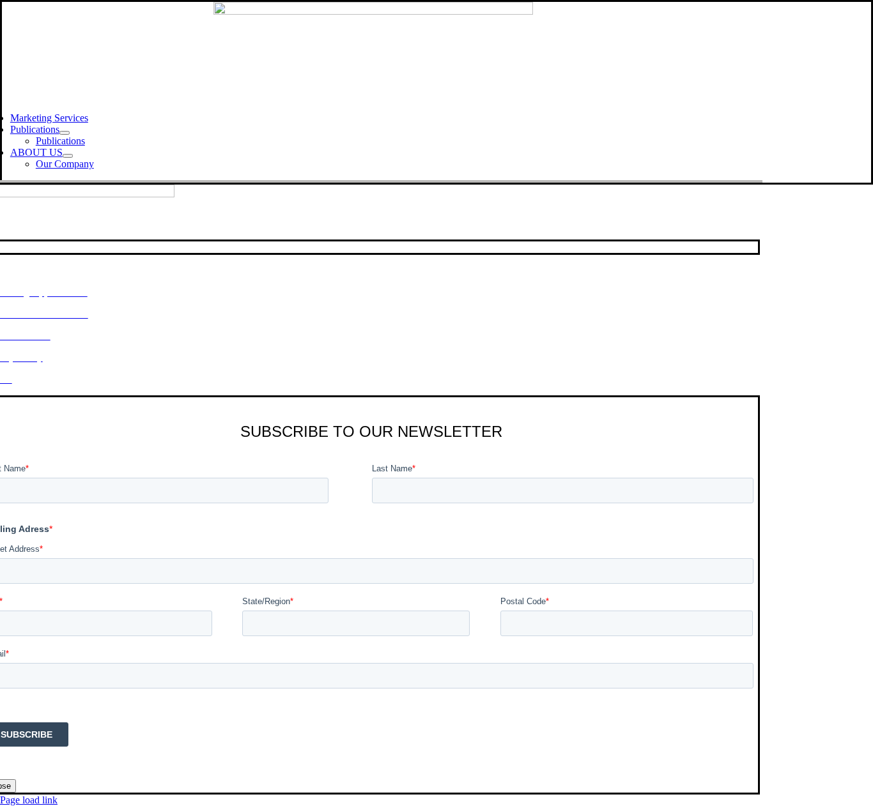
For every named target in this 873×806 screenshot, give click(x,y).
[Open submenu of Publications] (64, 133)
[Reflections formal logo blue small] (373, 11)
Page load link (29, 800)
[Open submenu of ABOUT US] (68, 156)
